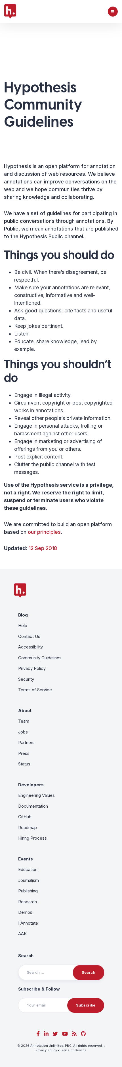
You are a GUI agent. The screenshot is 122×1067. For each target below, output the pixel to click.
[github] (83, 1034)
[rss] (74, 1034)
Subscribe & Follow (39, 989)
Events (25, 859)
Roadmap (27, 827)
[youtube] (65, 1034)
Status (24, 764)
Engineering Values (36, 795)
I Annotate (28, 923)
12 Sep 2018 (43, 548)
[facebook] (38, 1034)
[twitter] (55, 1034)
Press (24, 753)
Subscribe (85, 1005)
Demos (25, 912)
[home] (10, 11)
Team (23, 721)
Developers (31, 784)
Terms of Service (35, 689)
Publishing (28, 891)
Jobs (23, 732)
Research (27, 901)
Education (27, 869)
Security (26, 679)
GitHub (24, 816)
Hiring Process (32, 838)
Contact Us (29, 636)
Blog (23, 615)
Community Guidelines (40, 657)
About (24, 710)
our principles (44, 532)
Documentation (33, 806)
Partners (26, 742)
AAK (22, 933)
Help (22, 625)
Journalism (28, 880)
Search (25, 955)
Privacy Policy (32, 668)
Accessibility (30, 647)
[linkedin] (46, 1034)
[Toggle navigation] (113, 12)
